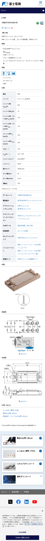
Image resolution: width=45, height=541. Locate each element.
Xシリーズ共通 (23, 231)
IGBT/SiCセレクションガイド (28, 238)
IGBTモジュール (23, 206)
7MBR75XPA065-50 (24, 195)
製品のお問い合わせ (10, 413)
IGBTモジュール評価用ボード (28, 259)
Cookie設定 (22, 532)
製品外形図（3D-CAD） (26, 225)
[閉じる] (42, 510)
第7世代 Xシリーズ (24, 209)
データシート (6, 28)
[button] (8, 149)
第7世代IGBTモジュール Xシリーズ (30, 200)
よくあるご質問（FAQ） (11, 410)
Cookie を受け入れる (22, 537)
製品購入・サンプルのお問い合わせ (15, 416)
